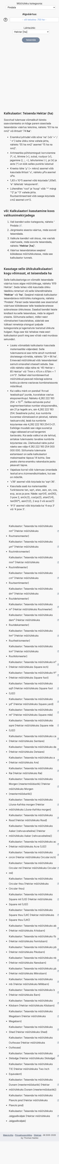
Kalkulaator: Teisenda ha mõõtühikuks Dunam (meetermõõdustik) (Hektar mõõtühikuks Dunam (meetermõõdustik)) (32, 1084)
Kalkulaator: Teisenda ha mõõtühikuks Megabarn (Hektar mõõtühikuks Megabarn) (31, 1016)
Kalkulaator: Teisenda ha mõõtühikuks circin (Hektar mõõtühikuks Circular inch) (32, 855)
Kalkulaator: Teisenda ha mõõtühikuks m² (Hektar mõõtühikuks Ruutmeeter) (31, 607)
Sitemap (37, 1135)
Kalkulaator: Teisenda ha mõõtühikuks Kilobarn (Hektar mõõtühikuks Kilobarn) (32, 1003)
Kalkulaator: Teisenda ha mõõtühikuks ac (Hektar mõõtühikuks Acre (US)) (32, 844)
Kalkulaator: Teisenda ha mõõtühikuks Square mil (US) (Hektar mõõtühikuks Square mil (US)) (31, 899)
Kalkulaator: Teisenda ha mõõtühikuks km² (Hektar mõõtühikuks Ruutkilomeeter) (31, 651)
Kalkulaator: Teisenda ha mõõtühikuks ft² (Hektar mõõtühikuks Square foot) (32, 675)
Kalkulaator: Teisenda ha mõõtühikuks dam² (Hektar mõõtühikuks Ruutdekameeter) (31, 620)
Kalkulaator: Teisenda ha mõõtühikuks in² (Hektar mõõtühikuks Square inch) (32, 665)
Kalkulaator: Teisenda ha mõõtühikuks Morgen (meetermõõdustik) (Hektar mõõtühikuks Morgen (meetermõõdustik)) (31, 787)
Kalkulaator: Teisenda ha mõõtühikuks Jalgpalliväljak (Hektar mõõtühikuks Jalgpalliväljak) (31, 1116)
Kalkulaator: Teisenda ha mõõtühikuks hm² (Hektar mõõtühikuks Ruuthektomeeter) (31, 635)
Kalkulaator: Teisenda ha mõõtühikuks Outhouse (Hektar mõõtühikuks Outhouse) (31, 1042)
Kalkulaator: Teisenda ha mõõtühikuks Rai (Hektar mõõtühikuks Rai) (31, 771)
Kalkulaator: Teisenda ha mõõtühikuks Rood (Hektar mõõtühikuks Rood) (31, 818)
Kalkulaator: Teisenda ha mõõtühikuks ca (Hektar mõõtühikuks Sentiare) (32, 739)
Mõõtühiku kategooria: (29, 3)
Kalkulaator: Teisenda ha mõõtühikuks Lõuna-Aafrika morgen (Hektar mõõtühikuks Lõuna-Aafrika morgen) (31, 804)
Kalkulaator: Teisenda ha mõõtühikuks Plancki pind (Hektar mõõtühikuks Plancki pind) (31, 1100)
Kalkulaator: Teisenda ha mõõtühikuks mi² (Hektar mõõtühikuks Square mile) (31, 712)
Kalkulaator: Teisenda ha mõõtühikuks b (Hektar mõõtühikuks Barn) (32, 992)
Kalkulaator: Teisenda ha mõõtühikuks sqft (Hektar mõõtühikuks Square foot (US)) (31, 688)
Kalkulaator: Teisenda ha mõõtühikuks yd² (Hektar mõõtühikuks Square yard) (31, 702)
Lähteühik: (30, 27)
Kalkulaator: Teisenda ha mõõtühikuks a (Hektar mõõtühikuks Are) (32, 760)
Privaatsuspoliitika (23, 1135)
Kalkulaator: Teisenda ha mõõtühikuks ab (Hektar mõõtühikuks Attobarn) (32, 928)
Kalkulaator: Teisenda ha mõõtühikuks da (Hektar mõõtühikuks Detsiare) (32, 749)
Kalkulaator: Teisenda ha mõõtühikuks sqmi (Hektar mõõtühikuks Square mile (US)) (31, 725)
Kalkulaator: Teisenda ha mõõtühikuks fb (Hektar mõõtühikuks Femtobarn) (32, 939)
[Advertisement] (29, 77)
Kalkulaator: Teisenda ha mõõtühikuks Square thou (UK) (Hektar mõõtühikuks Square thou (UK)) (31, 915)
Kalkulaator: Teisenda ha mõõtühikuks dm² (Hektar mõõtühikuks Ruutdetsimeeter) (31, 593)
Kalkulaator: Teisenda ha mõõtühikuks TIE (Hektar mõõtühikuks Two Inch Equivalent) (31, 1069)
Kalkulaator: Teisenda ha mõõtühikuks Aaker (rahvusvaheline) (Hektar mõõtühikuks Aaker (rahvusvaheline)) (31, 830)
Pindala (14, 225)
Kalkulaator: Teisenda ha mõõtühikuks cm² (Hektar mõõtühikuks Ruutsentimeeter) (31, 578)
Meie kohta (8, 1135)
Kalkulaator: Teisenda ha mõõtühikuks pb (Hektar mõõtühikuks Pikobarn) (32, 950)
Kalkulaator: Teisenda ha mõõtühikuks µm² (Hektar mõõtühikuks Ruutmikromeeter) (31, 546)
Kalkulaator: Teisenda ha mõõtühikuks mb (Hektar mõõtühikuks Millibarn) (31, 982)
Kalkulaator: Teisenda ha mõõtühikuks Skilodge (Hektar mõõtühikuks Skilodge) (32, 1056)
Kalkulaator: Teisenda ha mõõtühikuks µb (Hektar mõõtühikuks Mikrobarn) (32, 971)
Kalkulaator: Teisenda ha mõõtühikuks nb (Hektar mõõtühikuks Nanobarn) (32, 960)
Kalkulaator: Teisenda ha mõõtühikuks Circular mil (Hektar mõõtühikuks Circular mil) (32, 868)
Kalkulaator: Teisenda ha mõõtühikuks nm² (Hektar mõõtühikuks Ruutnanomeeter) (31, 531)
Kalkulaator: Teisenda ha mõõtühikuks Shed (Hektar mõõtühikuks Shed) (31, 1029)
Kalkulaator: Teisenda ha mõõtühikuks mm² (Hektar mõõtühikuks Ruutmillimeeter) (31, 562)
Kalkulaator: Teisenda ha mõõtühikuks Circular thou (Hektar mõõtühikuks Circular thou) (31, 883)
